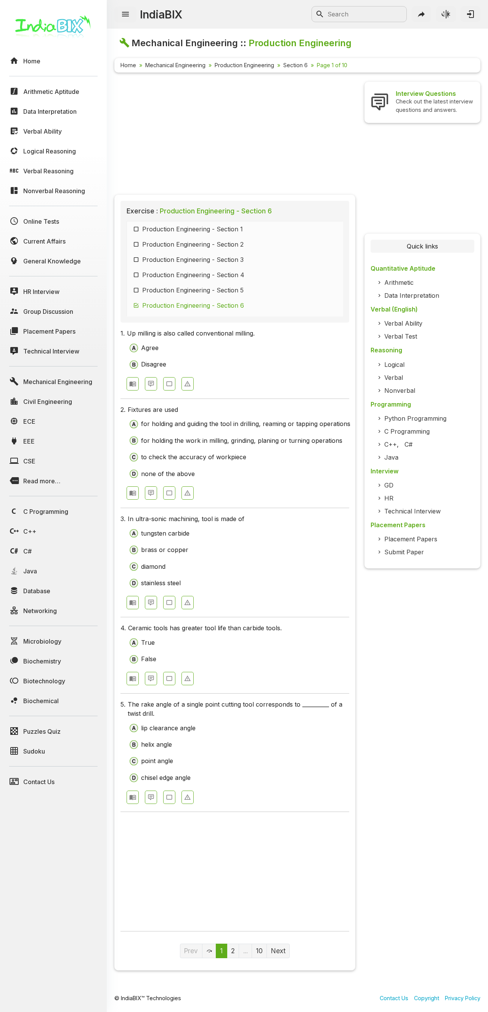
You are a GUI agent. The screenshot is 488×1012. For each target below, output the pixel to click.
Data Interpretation (411, 295)
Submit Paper (404, 552)
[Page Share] (422, 14)
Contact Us (394, 998)
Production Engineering (244, 65)
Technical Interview (412, 511)
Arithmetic (399, 282)
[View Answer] (133, 384)
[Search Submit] (319, 14)
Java (391, 457)
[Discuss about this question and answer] (151, 384)
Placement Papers (410, 539)
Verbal (393, 377)
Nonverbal (399, 390)
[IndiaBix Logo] (53, 29)
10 (259, 951)
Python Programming (415, 418)
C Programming (407, 431)
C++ (390, 444)
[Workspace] (169, 384)
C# (409, 444)
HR (388, 498)
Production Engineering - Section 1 (192, 229)
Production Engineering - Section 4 (193, 275)
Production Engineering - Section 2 (193, 244)
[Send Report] (187, 384)
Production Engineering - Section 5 (193, 290)
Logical (394, 364)
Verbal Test (400, 336)
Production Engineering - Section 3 (193, 259)
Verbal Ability (403, 323)
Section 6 (295, 65)
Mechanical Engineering (175, 65)
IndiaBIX (161, 14)
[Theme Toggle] (446, 14)
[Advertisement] (234, 135)
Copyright (426, 998)
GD (388, 485)
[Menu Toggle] (125, 14)
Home (128, 65)
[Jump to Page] (209, 951)
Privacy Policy (462, 998)
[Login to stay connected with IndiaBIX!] (470, 14)
